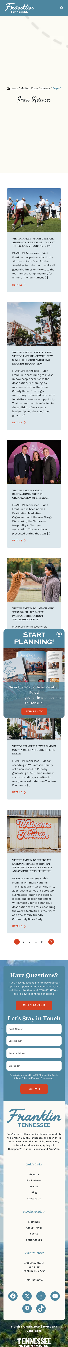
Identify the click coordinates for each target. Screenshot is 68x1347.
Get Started (34, 1005)
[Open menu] (55, 8)
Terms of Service (40, 1078)
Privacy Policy (21, 1078)
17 (42, 941)
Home (14, 88)
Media (25, 88)
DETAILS (19, 285)
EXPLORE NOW (34, 711)
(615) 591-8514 (34, 1280)
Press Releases (40, 88)
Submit (34, 1089)
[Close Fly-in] (59, 634)
